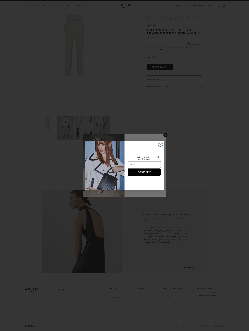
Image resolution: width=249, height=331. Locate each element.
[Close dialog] (160, 144)
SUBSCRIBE (144, 172)
